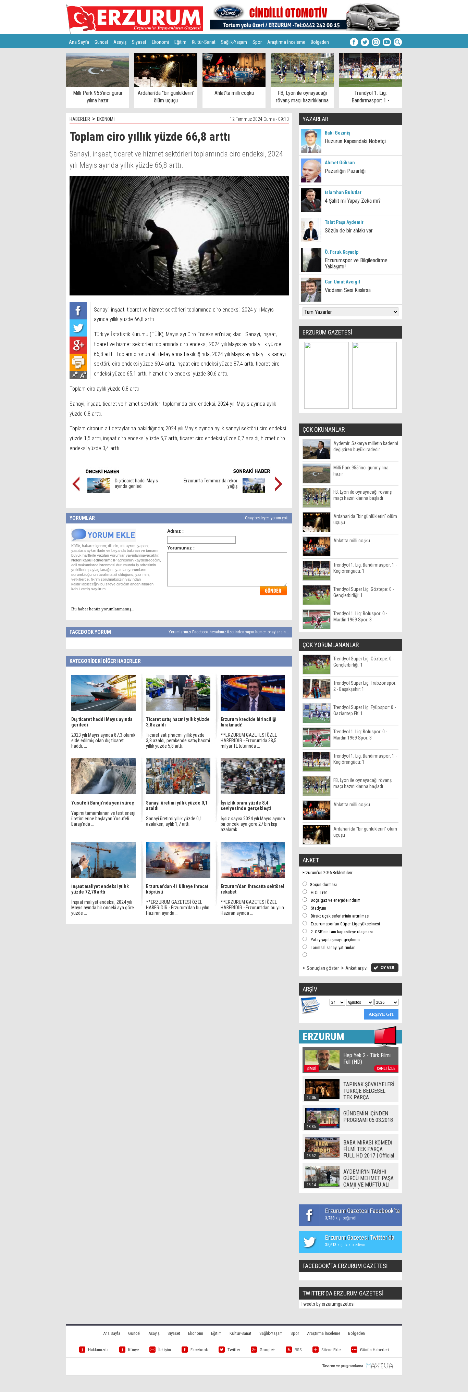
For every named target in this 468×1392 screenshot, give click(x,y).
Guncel (101, 42)
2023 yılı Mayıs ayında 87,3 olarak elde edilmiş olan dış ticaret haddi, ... (103, 740)
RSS (298, 1349)
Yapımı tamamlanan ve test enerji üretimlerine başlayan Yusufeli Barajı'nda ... (103, 818)
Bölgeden (320, 42)
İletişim (164, 1349)
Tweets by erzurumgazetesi (328, 1304)
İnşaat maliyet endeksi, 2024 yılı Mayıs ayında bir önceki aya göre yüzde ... (102, 907)
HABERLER (80, 119)
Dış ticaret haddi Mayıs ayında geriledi (136, 483)
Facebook (199, 1349)
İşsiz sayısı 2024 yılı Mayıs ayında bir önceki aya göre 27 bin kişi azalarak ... (253, 824)
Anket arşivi (356, 968)
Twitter (233, 1349)
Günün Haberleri (374, 1349)
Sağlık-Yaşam (234, 42)
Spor (257, 42)
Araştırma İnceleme (286, 42)
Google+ (267, 1349)
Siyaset (139, 42)
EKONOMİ (106, 119)
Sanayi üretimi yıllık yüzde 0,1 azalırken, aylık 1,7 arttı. (174, 821)
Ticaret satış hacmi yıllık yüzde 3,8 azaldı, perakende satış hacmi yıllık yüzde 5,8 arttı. (178, 740)
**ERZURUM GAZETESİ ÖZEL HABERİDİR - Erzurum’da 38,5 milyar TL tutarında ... (249, 740)
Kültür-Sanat (203, 42)
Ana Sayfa (79, 42)
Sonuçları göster (323, 968)
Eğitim (180, 42)
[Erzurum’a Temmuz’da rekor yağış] (254, 491)
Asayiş (119, 42)
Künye (133, 1349)
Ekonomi (160, 42)
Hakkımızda (98, 1349)
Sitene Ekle (331, 1349)
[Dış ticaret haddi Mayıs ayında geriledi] (98, 491)
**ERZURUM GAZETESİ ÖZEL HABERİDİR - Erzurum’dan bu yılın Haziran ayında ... (177, 907)
